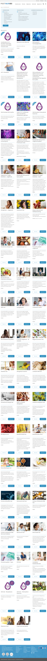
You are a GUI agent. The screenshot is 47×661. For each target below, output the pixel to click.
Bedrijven (42, 0)
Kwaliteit (25, 648)
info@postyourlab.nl (34, 651)
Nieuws (17, 652)
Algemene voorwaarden (11, 659)
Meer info (4, 57)
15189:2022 (11, 656)
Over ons (37, 0)
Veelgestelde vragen (27, 651)
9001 (3, 656)
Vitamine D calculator (27, 647)
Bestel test (11, 96)
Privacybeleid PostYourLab (19, 659)
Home (2, 7)
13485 (7, 656)
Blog (45, 0)
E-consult (25, 652)
